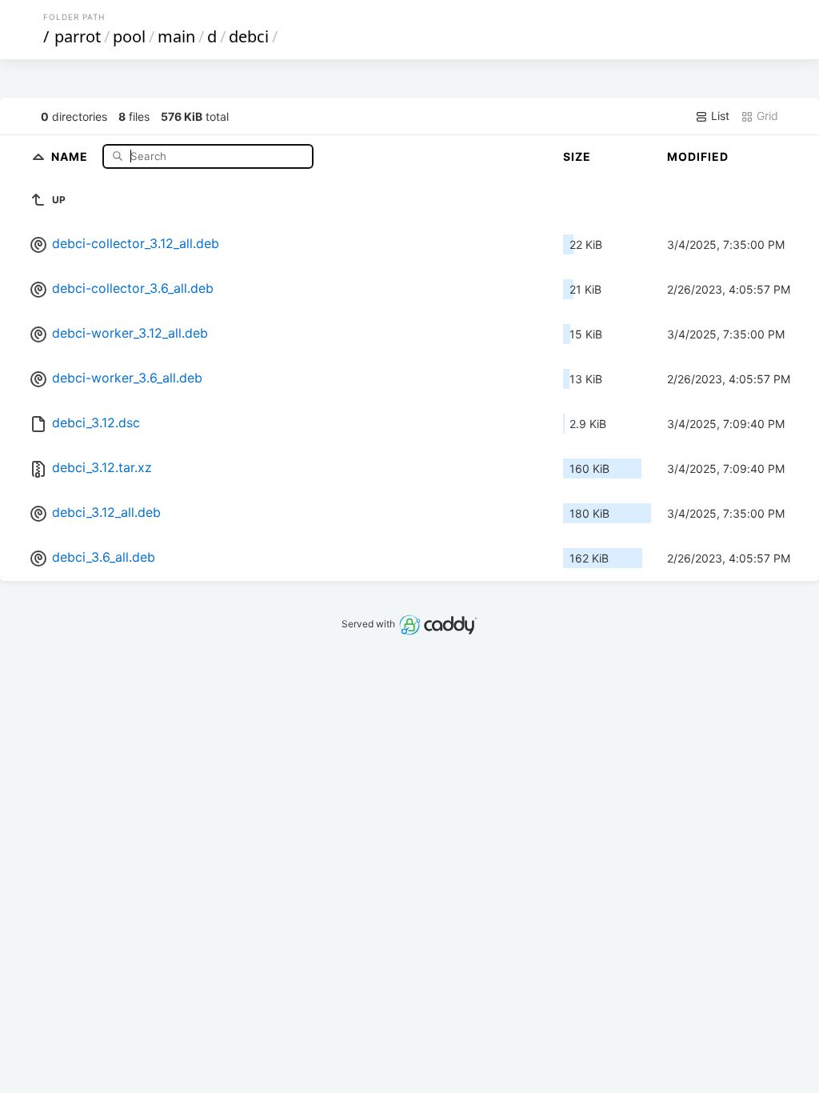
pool (129, 36)
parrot (77, 36)
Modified (698, 156)
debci (249, 36)
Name (71, 155)
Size (577, 156)
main (176, 36)
